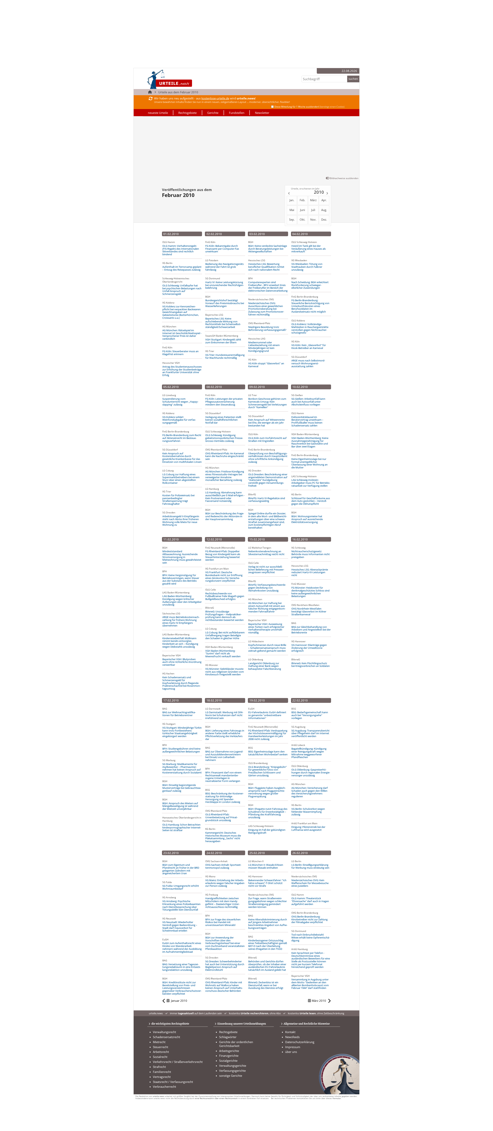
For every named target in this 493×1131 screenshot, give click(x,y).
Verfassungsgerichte (232, 1071)
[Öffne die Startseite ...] (183, 79)
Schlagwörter (227, 1037)
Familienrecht (162, 1072)
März (313, 200)
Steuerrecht (160, 1047)
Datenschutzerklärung (299, 1042)
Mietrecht (159, 1042)
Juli (313, 210)
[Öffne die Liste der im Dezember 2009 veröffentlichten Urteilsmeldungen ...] (288, 194)
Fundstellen (236, 113)
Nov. (313, 219)
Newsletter (262, 113)
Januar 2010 (179, 1001)
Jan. (291, 200)
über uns (291, 1052)
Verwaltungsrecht (164, 1032)
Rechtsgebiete (187, 113)
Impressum (292, 1047)
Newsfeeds (292, 1037)
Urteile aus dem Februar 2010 (178, 92)
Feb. (302, 200)
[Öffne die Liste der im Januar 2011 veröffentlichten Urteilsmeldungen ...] (327, 194)
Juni (302, 210)
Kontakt (290, 1032)
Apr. (324, 200)
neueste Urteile (158, 113)
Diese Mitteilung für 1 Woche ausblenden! (309, 106)
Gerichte (212, 113)
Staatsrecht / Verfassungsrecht (173, 1082)
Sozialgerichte (228, 1061)
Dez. (324, 219)
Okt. (302, 219)
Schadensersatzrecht (166, 1037)
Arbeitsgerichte (229, 1051)
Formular (337, 1098)
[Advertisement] (246, 147)
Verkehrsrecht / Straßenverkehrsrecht (178, 1062)
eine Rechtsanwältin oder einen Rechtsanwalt (216, 1098)
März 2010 (319, 1001)
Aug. (324, 210)
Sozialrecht (160, 1057)
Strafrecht (159, 1067)
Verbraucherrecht (164, 1086)
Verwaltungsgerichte (232, 1066)
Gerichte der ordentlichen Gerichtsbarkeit (236, 1044)
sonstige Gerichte (230, 1076)
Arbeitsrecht (161, 1052)
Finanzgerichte (228, 1056)
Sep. (292, 219)
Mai (291, 210)
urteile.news (158, 1096)
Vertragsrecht (162, 1077)
